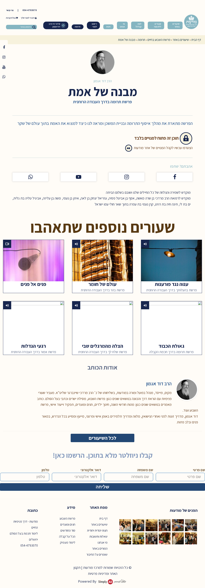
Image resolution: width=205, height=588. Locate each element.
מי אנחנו (103, 542)
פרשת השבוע (67, 518)
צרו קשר (10, 10)
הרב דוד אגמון (102, 81)
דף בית (103, 518)
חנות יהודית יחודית (97, 530)
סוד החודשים (67, 530)
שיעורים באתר (181, 40)
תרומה (141, 40)
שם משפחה (145, 470)
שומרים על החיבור (97, 554)
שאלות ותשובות (98, 536)
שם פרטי (199, 470)
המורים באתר (100, 548)
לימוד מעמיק (67, 542)
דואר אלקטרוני (91, 470)
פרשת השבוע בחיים (159, 40)
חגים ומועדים (67, 524)
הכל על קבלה (67, 536)
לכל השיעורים (102, 438)
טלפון (45, 470)
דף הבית (196, 40)
